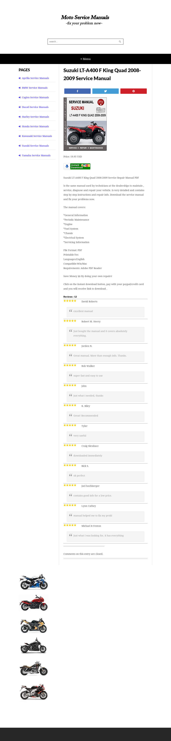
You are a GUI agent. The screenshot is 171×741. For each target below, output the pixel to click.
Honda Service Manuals (35, 126)
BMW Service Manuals (34, 87)
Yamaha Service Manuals (36, 155)
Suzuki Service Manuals (35, 145)
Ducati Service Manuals (35, 107)
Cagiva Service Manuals (35, 97)
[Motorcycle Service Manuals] (85, 22)
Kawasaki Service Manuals (37, 136)
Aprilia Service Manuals (35, 78)
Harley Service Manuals (35, 116)
